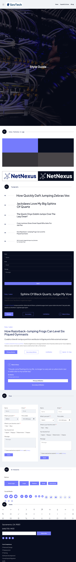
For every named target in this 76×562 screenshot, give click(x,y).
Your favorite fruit (9, 430)
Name (5, 254)
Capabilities (64, 4)
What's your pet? (9, 415)
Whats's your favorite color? (12, 423)
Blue (11, 426)
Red (7, 426)
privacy (28, 450)
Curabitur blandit (9, 305)
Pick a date (25, 415)
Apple (7, 432)
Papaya (13, 432)
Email (5, 261)
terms (21, 450)
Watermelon (20, 432)
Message (6, 269)
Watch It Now (66, 314)
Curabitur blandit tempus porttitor (13, 343)
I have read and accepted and (18, 450)
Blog (72, 4)
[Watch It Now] (60, 314)
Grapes (28, 432)
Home (56, 4)
